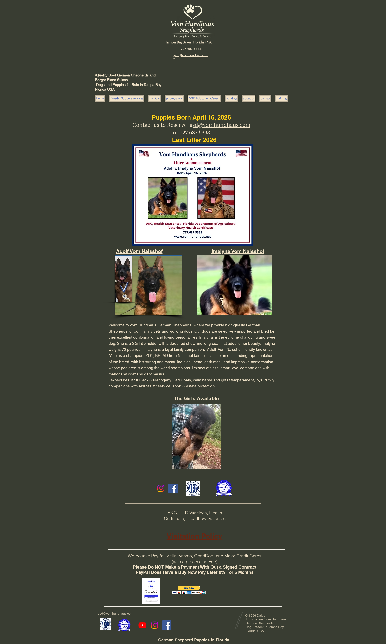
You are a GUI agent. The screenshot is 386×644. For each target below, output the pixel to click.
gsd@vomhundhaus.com (220, 125)
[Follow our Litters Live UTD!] (142, 625)
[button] (154, 98)
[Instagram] (160, 488)
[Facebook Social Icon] (173, 488)
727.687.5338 (195, 133)
